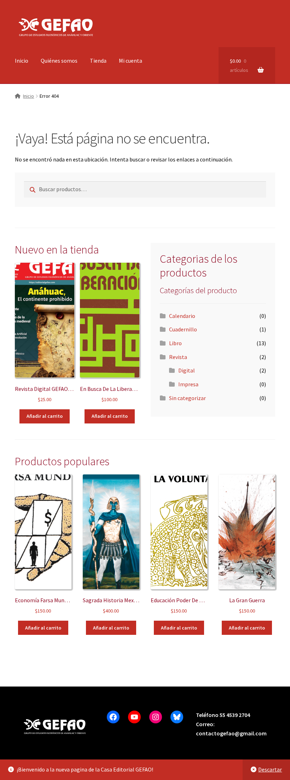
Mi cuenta (130, 60)
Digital (186, 370)
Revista (178, 356)
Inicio (21, 60)
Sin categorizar (187, 398)
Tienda (98, 60)
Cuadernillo (183, 329)
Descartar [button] (270, 769)
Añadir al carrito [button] (45, 416)
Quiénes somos (59, 60)
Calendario (182, 315)
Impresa (188, 384)
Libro (175, 343)
